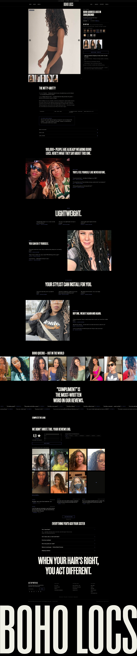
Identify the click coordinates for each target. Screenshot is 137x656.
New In (56, 588)
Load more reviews (69, 516)
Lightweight (82, 435)
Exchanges (75, 588)
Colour (76, 435)
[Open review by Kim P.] (77, 459)
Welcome (93, 585)
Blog (92, 591)
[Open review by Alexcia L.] (41, 482)
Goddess (87, 9)
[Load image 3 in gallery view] (49, 78)
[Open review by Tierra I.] (59, 482)
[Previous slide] (30, 40)
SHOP (30, 4)
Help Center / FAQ (76, 585)
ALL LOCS (56, 585)
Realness (71, 435)
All (66, 435)
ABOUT (34, 4)
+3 (96, 482)
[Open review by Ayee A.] (77, 482)
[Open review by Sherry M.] (59, 459)
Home (84, 9)
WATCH (39, 4)
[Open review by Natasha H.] (96, 459)
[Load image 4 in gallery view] (55, 78)
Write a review (46, 443)
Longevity (88, 435)
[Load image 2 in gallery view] (43, 78)
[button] (107, 4)
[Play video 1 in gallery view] (37, 78)
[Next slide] (79, 40)
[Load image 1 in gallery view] (31, 78)
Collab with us (94, 593)
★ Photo (98, 435)
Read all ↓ (97, 20)
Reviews (92, 588)
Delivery (93, 435)
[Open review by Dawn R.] (41, 459)
